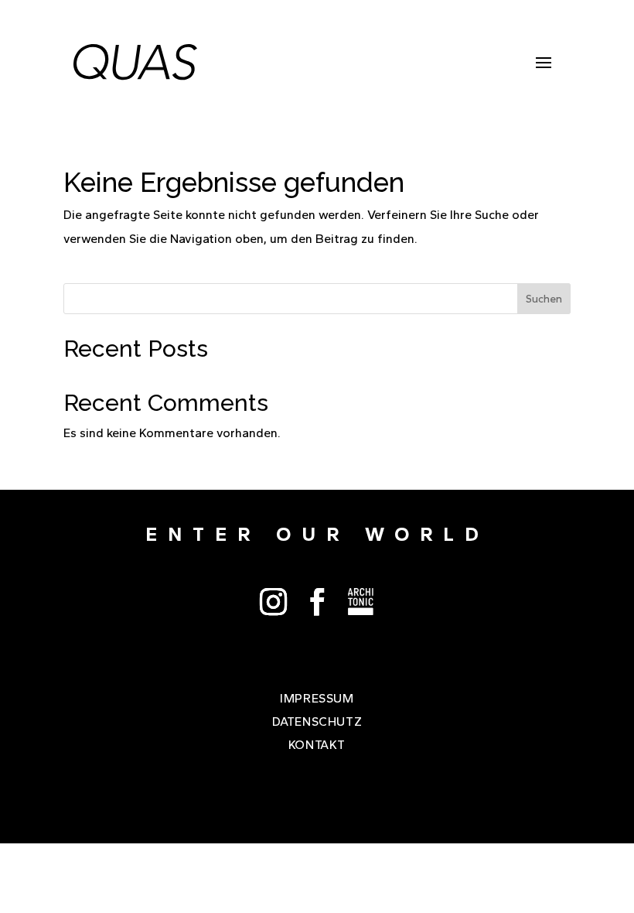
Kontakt (317, 746)
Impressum (316, 699)
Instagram (273, 601)
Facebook (317, 601)
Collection (361, 601)
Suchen (544, 299)
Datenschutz (317, 722)
